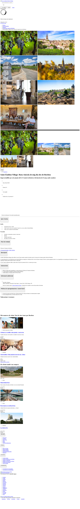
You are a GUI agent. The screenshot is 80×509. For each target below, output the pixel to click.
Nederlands (5, 487)
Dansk (4, 480)
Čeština (4, 479)
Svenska (4, 493)
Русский (4, 492)
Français (4, 484)
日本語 (4, 489)
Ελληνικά (4, 482)
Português (5, 490)
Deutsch (4, 481)
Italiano (4, 486)
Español (4, 483)
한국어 (4, 485)
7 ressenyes (5, 171)
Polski (4, 491)
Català (4, 478)
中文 (4, 494)
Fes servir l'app (3, 23)
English (4, 477)
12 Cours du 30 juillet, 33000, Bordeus (7, 250)
